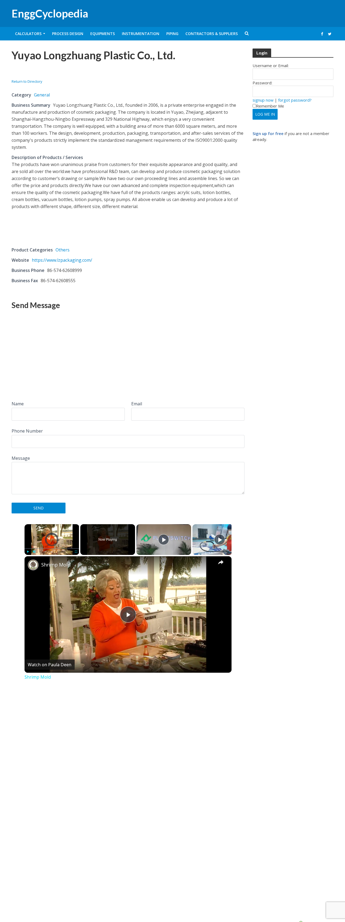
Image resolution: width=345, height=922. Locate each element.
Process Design (67, 33)
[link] (33, 565)
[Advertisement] (75, 72)
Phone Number (27, 431)
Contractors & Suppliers (211, 33)
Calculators (28, 33)
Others (63, 250)
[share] (221, 562)
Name (18, 404)
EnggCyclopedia (50, 13)
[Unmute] (34, 551)
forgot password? (295, 100)
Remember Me (270, 106)
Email (136, 404)
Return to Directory (27, 81)
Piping (172, 33)
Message (21, 458)
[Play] (28, 551)
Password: (262, 82)
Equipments (102, 33)
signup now (263, 100)
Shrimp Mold (56, 564)
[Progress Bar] (52, 548)
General (42, 95)
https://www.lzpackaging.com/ (62, 260)
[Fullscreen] (76, 551)
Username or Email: (271, 65)
